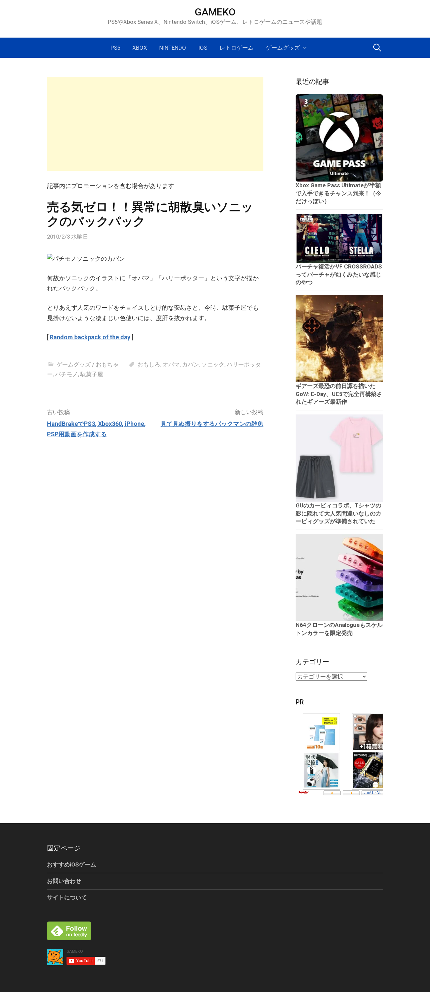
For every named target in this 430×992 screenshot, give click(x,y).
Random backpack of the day (90, 337)
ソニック (213, 364)
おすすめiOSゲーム (71, 864)
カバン (190, 364)
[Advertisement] (155, 124)
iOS (202, 47)
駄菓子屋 (91, 374)
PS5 (115, 47)
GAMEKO (215, 12)
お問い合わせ (64, 881)
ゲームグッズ (283, 47)
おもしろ (148, 364)
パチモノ (66, 374)
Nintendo (172, 47)
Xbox (139, 47)
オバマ (171, 364)
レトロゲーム (236, 47)
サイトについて (67, 897)
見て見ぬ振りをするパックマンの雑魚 (212, 423)
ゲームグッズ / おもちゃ (87, 364)
